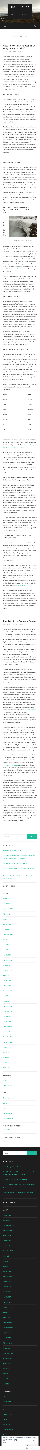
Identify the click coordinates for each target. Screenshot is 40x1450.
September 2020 (8, 909)
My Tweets (6, 1129)
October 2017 (7, 970)
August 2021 (7, 898)
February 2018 (7, 960)
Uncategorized (7, 1085)
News (5, 1080)
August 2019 (7, 919)
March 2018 (7, 955)
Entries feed (6, 1108)
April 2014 (6, 1067)
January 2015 (7, 1032)
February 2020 (7, 914)
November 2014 (8, 1042)
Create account (8, 1098)
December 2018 (8, 934)
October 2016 (7, 991)
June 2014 (6, 1057)
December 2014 (8, 1037)
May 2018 (6, 950)
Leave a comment (18, 51)
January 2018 (7, 965)
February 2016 (7, 1006)
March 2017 (7, 980)
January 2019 (7, 929)
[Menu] (5, 26)
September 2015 (8, 1016)
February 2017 (7, 986)
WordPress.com (8, 1118)
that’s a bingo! (20, 585)
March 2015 (7, 1021)
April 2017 (6, 975)
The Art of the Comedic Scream (20, 621)
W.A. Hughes (20, 7)
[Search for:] (20, 836)
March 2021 (7, 904)
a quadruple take (30, 710)
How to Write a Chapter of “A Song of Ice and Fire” (19, 47)
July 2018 (6, 939)
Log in (5, 1103)
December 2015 (8, 1011)
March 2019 (7, 924)
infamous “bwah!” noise (10, 765)
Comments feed (8, 1113)
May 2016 (6, 996)
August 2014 (7, 1047)
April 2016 (6, 1001)
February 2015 (7, 1026)
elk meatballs (20, 269)
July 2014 (6, 1052)
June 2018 (6, 945)
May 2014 (6, 1062)
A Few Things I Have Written (12, 850)
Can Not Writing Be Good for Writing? (15, 863)
